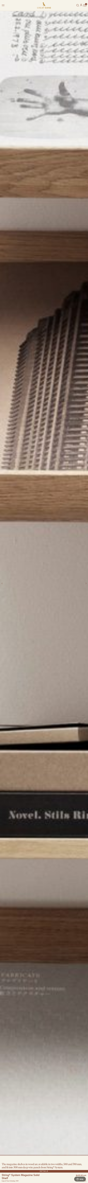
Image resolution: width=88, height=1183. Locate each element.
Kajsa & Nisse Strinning (8, 1181)
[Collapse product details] (85, 1172)
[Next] (86, 583)
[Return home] (44, 5)
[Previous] (2, 583)
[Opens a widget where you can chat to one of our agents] (80, 1179)
